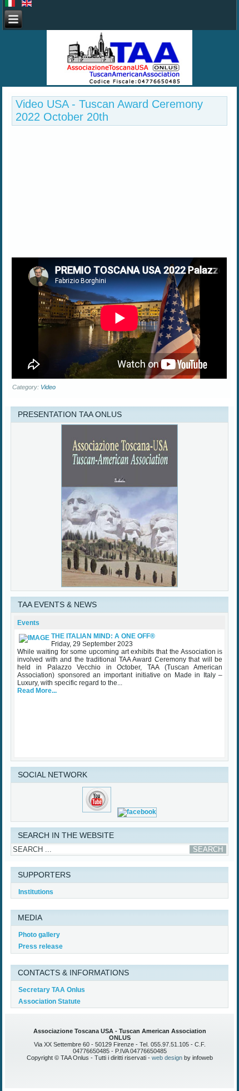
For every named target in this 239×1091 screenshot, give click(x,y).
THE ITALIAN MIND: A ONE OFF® (103, 636)
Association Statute (49, 1001)
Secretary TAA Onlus (51, 990)
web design (167, 1057)
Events (28, 623)
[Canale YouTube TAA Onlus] (97, 812)
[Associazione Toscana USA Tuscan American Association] (119, 58)
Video (48, 387)
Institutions (35, 892)
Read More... (37, 691)
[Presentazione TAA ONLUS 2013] (119, 585)
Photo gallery (39, 935)
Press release (40, 946)
